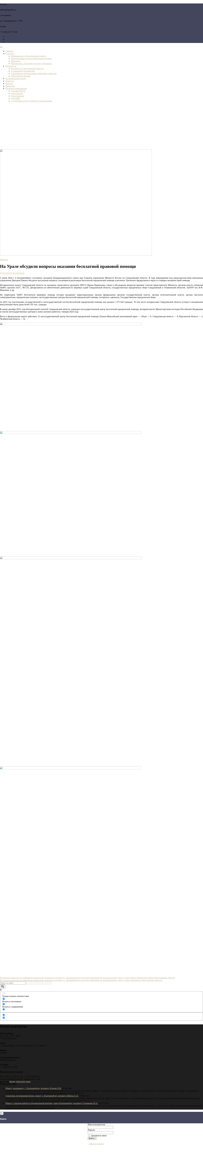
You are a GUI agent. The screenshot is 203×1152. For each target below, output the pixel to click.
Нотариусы (11, 66)
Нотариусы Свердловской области (27, 68)
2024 (22, 273)
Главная (9, 51)
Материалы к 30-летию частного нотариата (31, 63)
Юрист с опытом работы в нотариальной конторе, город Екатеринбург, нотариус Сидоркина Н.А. (52, 1103)
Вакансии (10, 86)
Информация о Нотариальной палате (28, 56)
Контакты (15, 61)
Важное (9, 83)
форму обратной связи (20, 1081)
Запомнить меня (98, 1135)
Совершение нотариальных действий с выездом (33, 73)
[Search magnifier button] (2, 986)
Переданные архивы (20, 76)
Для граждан (17, 93)
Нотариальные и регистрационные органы (31, 58)
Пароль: (91, 1130)
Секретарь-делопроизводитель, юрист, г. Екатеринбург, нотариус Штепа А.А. (42, 1096)
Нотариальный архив (16, 78)
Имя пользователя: (96, 1124)
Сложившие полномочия (23, 71)
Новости (10, 81)
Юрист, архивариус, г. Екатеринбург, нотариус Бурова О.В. (33, 1088)
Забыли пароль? (96, 1144)
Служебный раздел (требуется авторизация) (31, 101)
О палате (10, 53)
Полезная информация (16, 88)
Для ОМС (15, 98)
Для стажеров (17, 96)
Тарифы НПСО (18, 91)
